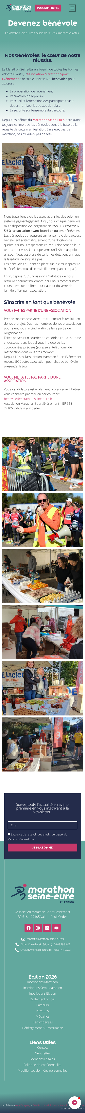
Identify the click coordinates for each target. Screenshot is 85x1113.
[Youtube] (56, 928)
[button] (72, 8)
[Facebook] (29, 928)
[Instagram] (38, 928)
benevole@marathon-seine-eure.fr (28, 399)
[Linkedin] (47, 928)
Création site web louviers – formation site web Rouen (58, 1105)
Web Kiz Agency (22, 1105)
